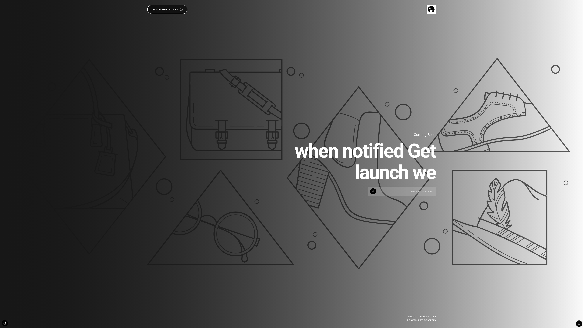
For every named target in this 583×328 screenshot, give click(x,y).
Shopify (412, 316)
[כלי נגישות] (5, 323)
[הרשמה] (373, 191)
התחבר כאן (412, 320)
